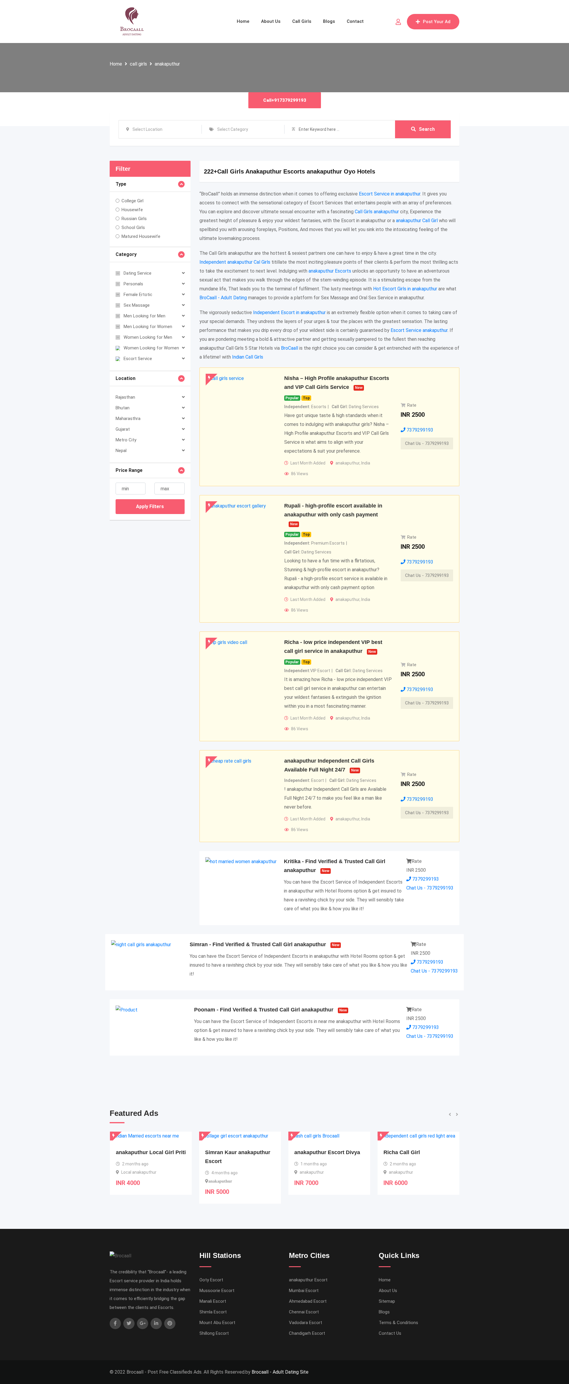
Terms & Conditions (398, 1322)
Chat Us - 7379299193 (427, 443)
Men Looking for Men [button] (144, 316)
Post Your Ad (436, 21)
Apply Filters (150, 506)
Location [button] (125, 378)
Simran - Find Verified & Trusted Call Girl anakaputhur (258, 944)
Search (427, 129)
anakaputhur (167, 64)
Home (243, 21)
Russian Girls (134, 218)
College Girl (132, 200)
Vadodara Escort (305, 1322)
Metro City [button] (126, 440)
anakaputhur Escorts (330, 271)
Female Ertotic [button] (138, 294)
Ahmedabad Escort (308, 1301)
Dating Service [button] (137, 273)
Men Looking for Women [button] (148, 326)
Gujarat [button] (123, 429)
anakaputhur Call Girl (417, 220)
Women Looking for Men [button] (148, 337)
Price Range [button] (129, 470)
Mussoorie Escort (216, 1290)
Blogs (329, 21)
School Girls (133, 227)
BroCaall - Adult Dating (223, 297)
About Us (270, 21)
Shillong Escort (214, 1333)
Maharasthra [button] (128, 418)
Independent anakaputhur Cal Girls (234, 262)
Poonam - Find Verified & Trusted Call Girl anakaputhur (263, 1010)
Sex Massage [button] (137, 305)
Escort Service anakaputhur (419, 330)
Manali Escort (212, 1301)
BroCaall (289, 348)
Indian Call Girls (247, 357)
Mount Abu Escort (217, 1322)
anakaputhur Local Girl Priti (419, 1152)
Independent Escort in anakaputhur (289, 312)
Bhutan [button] (123, 408)
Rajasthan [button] (125, 397)
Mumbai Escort (304, 1290)
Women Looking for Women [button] (151, 348)
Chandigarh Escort (307, 1333)
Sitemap (387, 1301)
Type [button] (121, 184)
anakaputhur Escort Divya (238, 1152)
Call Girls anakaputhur (377, 211)
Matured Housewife (141, 236)
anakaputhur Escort (308, 1280)
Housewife (132, 209)
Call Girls (301, 21)
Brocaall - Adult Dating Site (280, 1372)
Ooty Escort (211, 1280)
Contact (355, 21)
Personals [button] (133, 284)
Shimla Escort (213, 1312)
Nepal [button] (121, 450)
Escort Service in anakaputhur (389, 194)
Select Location (147, 129)
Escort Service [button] (138, 358)
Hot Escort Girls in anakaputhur (405, 289)
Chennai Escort (304, 1312)
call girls (138, 64)
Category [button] (126, 254)
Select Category (232, 129)
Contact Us (390, 1333)
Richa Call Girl (312, 1152)
